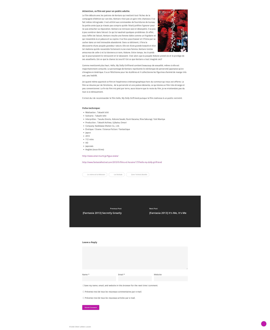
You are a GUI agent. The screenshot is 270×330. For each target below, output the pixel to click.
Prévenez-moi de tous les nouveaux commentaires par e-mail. (113, 291)
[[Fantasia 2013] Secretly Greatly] (102, 211)
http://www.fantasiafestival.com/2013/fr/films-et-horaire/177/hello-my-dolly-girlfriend (122, 162)
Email (121, 274)
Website (158, 274)
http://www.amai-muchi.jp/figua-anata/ (100, 156)
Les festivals (117, 175)
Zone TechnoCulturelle (139, 175)
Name (85, 274)
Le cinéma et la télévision (96, 175)
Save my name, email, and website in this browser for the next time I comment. (121, 285)
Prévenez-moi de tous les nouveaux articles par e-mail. (110, 298)
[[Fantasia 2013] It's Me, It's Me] (168, 211)
